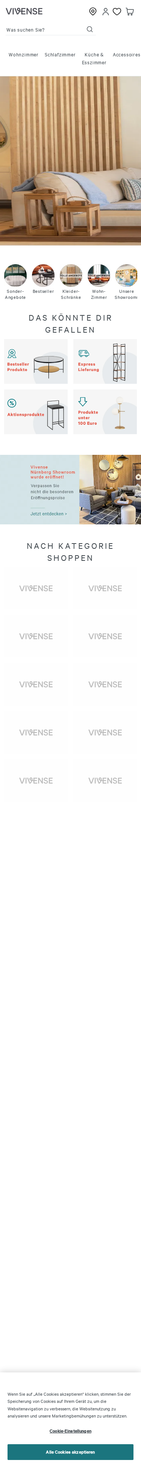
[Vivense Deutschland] (24, 11)
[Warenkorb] (129, 11)
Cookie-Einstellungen (70, 1431)
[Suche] (90, 29)
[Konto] (105, 11)
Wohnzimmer (24, 54)
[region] (70, 1419)
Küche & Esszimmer (94, 58)
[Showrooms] (93, 11)
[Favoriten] (117, 11)
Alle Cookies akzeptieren (70, 1452)
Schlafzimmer (60, 54)
